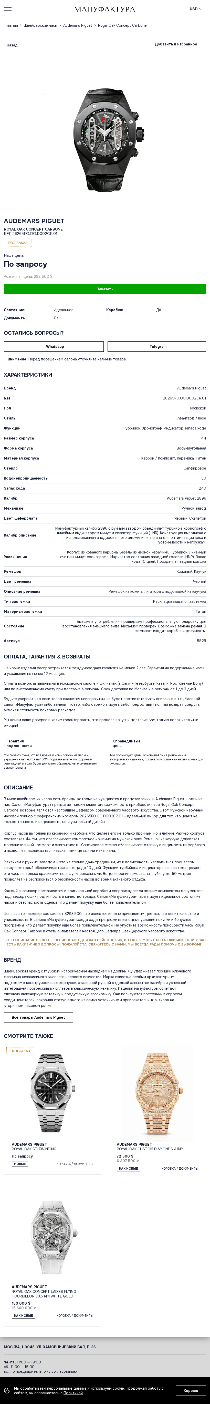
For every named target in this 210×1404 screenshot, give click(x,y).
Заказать (105, 289)
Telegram (158, 346)
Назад (12, 45)
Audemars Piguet (34, 221)
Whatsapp (55, 346)
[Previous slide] (54, 140)
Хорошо (191, 1390)
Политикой (73, 1393)
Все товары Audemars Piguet (38, 1017)
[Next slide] (156, 140)
